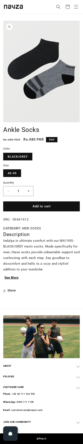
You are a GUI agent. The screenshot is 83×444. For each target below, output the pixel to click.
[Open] (10, 433)
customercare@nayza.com (27, 410)
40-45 (12, 173)
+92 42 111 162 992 (23, 394)
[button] (76, 6)
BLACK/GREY (18, 156)
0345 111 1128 (25, 402)
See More (11, 277)
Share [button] (11, 290)
